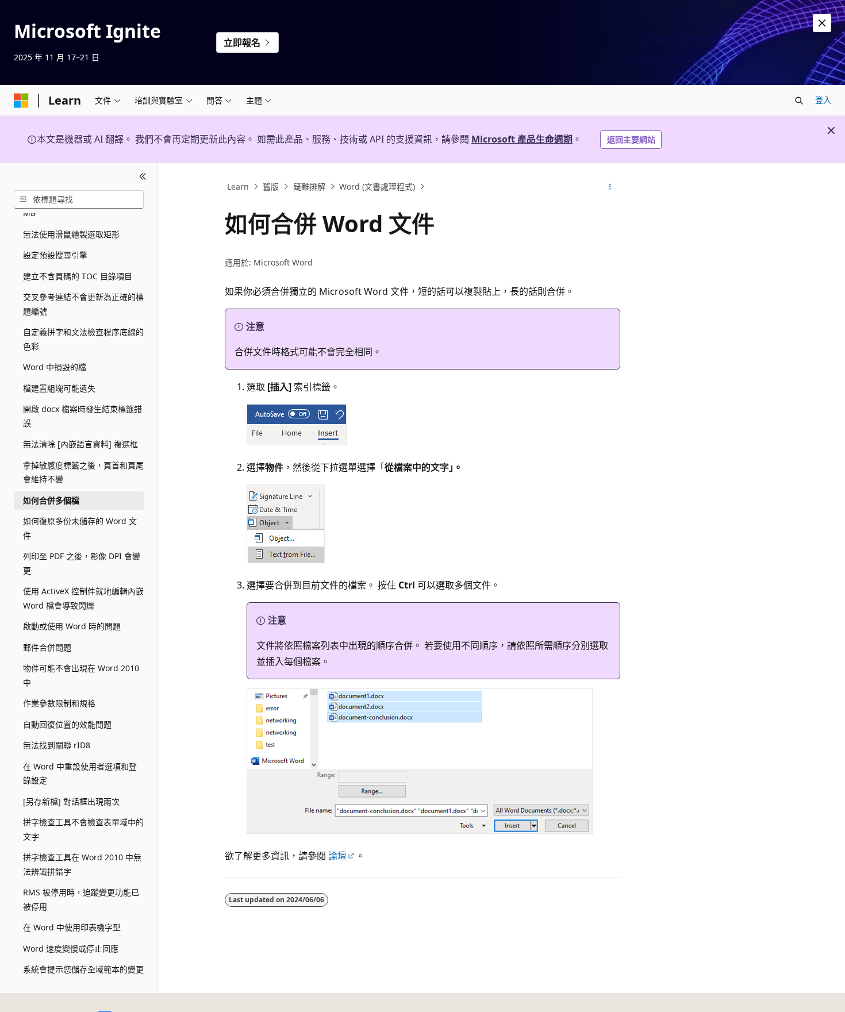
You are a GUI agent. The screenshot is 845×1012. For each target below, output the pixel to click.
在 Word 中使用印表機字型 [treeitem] (72, 927)
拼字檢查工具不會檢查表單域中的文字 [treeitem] (83, 829)
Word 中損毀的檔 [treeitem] (54, 366)
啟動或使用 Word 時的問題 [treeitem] (72, 626)
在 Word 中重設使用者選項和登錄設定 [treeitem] (80, 773)
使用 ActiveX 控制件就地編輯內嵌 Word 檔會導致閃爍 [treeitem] (83, 598)
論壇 (337, 855)
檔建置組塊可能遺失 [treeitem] (59, 388)
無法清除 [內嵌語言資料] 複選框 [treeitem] (80, 443)
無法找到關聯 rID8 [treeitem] (56, 745)
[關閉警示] (822, 23)
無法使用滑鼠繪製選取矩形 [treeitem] (71, 234)
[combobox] (79, 199)
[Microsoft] (21, 100)
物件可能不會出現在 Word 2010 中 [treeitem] (81, 675)
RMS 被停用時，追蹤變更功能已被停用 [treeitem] (81, 899)
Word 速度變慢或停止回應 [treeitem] (70, 948)
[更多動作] (610, 187)
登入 (823, 99)
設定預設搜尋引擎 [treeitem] (55, 254)
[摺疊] (143, 177)
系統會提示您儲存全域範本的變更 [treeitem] (83, 969)
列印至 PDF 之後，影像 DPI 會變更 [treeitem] (81, 563)
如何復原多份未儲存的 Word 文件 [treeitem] (80, 528)
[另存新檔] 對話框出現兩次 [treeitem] (71, 801)
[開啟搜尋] (799, 100)
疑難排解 (309, 186)
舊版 (271, 186)
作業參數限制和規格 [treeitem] (59, 703)
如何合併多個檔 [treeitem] (51, 500)
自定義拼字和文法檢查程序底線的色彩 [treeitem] (83, 339)
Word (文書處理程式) (377, 186)
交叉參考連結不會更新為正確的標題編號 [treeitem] (83, 304)
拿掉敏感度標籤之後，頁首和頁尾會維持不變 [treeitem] (83, 472)
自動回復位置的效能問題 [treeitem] (67, 724)
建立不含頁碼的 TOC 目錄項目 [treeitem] (77, 276)
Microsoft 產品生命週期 (522, 139)
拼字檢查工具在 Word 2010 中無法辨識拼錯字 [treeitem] (82, 864)
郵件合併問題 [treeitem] (47, 647)
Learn (238, 186)
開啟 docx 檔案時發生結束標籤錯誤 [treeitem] (82, 416)
